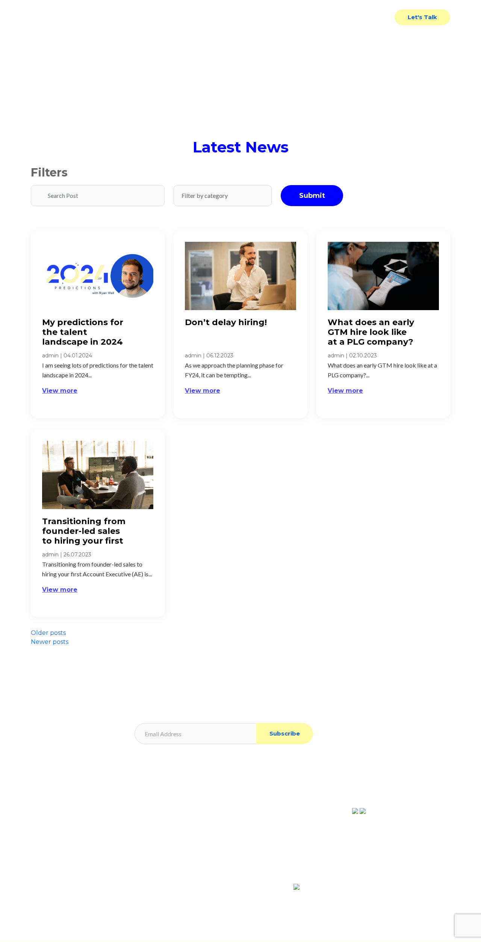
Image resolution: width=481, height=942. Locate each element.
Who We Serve (260, 17)
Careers (41, 843)
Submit (312, 195)
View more (59, 390)
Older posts (48, 632)
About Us (43, 821)
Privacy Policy (156, 787)
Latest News (317, 17)
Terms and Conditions (166, 810)
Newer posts (49, 641)
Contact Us (369, 17)
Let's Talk (422, 17)
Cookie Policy (156, 798)
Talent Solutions (196, 17)
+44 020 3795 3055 (283, 848)
